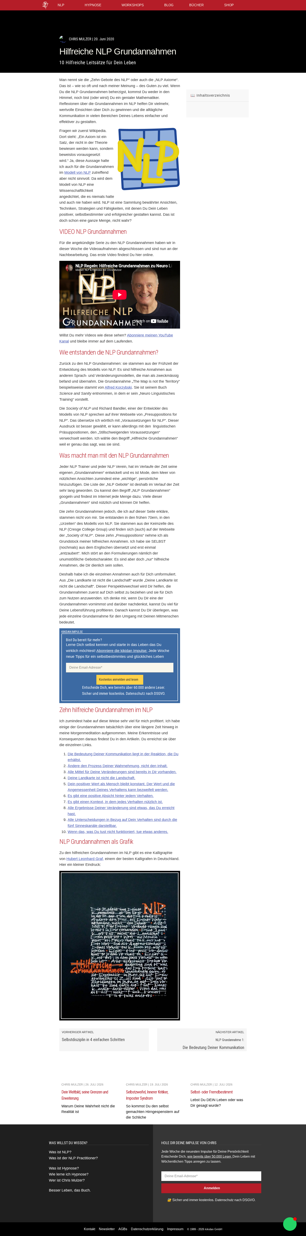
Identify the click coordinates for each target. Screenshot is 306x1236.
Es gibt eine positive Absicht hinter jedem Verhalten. (111, 796)
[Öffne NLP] (67, 5)
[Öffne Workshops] (146, 5)
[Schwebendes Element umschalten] (290, 1224)
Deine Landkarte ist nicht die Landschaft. (101, 778)
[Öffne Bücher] (206, 5)
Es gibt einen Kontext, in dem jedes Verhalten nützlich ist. (115, 802)
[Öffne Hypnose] (104, 5)
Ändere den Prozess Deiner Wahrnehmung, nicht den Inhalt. (118, 766)
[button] (191, 82)
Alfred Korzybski (118, 387)
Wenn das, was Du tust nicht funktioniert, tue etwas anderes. (118, 832)
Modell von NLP (77, 172)
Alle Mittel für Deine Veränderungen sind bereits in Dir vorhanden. (122, 772)
